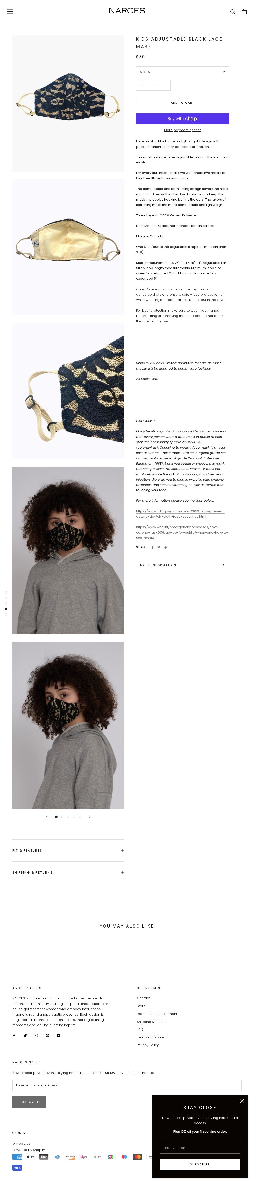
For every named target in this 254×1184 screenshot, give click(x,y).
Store (141, 1006)
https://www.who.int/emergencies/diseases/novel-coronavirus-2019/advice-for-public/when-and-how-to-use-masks (182, 532)
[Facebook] (152, 547)
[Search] (233, 11)
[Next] (90, 817)
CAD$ (16, 1133)
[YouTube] (58, 1035)
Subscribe (200, 1164)
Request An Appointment (157, 1013)
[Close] (242, 1101)
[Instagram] (36, 1035)
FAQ (140, 1029)
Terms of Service (150, 1037)
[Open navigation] (10, 11)
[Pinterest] (165, 547)
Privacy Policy (148, 1045)
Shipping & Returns (32, 872)
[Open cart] (244, 11)
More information (158, 565)
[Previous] (46, 817)
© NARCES (21, 1144)
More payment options (182, 130)
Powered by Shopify (28, 1149)
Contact (143, 998)
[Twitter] (158, 547)
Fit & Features (27, 850)
